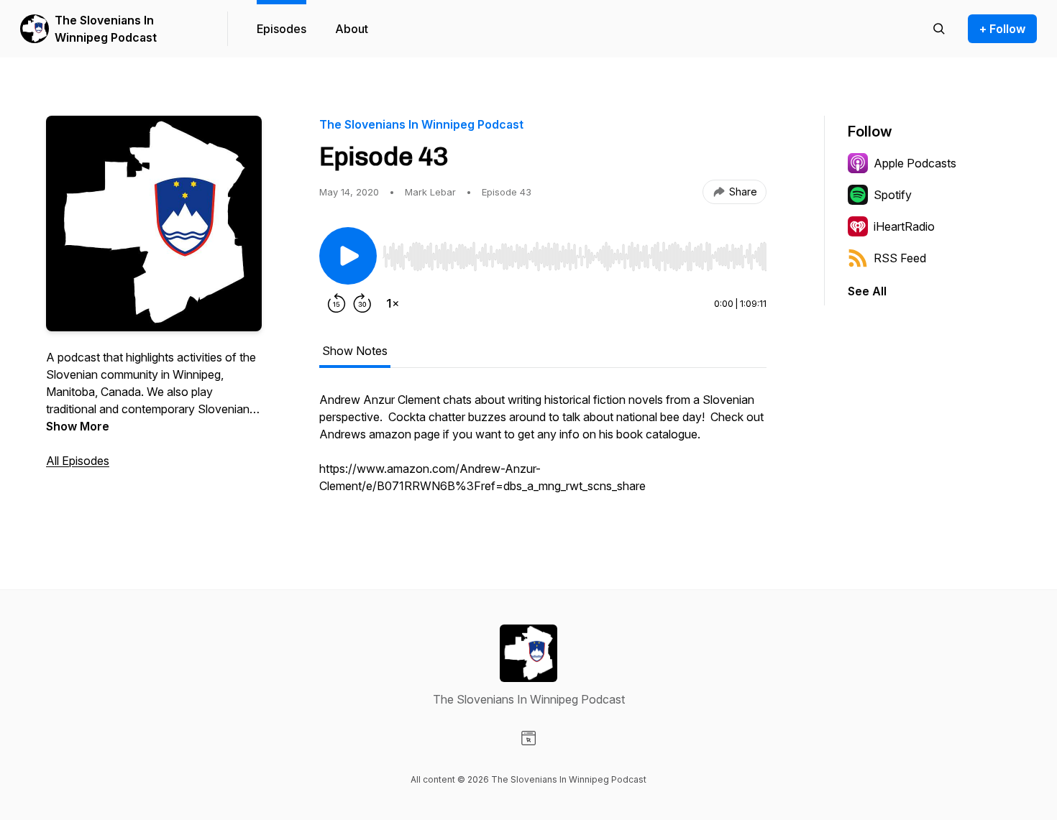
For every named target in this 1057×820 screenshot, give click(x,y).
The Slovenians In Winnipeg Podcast (106, 29)
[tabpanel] (543, 450)
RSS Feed (900, 258)
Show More (77, 426)
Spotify (893, 195)
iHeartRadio (904, 226)
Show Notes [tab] (355, 351)
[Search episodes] (939, 28)
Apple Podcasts (915, 163)
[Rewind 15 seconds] (336, 303)
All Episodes (77, 460)
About (351, 29)
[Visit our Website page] (528, 738)
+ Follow (1002, 29)
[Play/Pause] (348, 256)
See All (867, 291)
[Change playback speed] (392, 303)
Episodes (281, 29)
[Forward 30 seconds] (362, 303)
